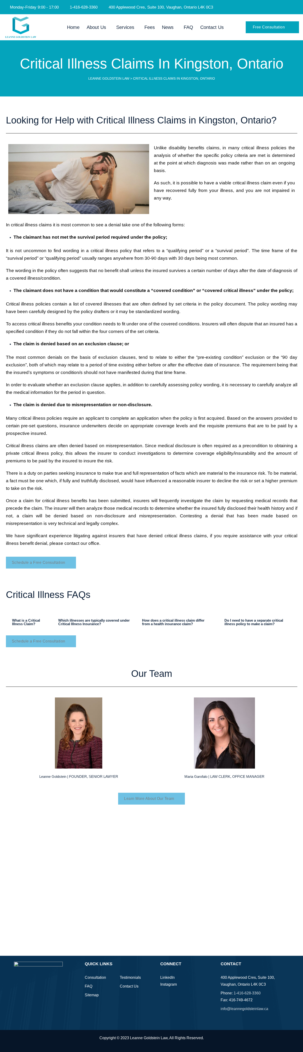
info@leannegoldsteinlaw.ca (244, 1009)
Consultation (95, 977)
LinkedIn (167, 977)
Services (125, 27)
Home (73, 27)
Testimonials (130, 977)
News (168, 27)
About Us (96, 27)
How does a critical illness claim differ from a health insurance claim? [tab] (173, 622)
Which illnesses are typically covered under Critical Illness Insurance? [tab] (94, 622)
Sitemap (92, 995)
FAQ (188, 27)
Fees (149, 27)
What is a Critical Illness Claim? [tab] (26, 622)
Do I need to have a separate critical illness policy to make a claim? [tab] (253, 622)
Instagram (168, 984)
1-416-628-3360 (247, 993)
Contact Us (212, 27)
